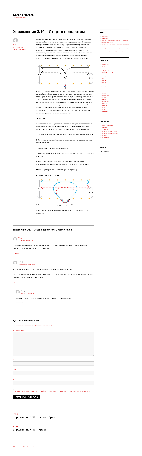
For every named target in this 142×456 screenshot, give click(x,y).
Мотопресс (105, 135)
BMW (103, 67)
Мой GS (104, 99)
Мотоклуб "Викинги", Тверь (109, 131)
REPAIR (104, 83)
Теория (103, 107)
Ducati (103, 69)
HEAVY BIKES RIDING (19, 50)
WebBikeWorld (106, 129)
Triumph (104, 87)
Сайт (15, 379)
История (104, 97)
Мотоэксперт (105, 137)
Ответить (16, 253)
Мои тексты (105, 38)
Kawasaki (104, 77)
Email (16, 369)
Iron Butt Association (107, 125)
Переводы (104, 103)
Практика (104, 105)
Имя (15, 360)
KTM (103, 79)
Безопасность (105, 95)
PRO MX (104, 81)
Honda (103, 75)
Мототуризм (105, 101)
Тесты (103, 109)
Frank (14, 44)
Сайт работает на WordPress (30, 447)
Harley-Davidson (106, 71)
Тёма (20, 238)
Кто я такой (105, 36)
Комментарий (19, 330)
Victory (103, 91)
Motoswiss (104, 127)
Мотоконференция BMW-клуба (110, 133)
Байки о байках (23, 15)
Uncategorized (105, 89)
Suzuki (103, 85)
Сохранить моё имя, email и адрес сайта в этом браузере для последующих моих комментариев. (52, 391)
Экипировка (105, 111)
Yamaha (104, 93)
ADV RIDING (105, 64)
